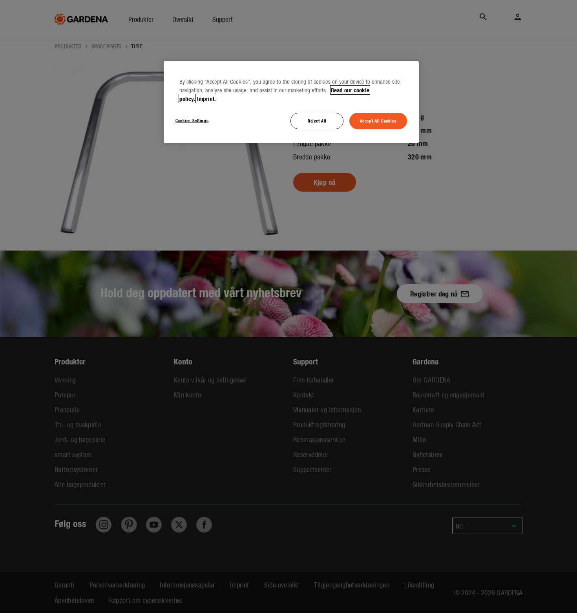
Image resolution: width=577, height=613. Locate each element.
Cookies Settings (191, 120)
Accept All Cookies (378, 120)
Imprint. (206, 98)
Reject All (317, 120)
